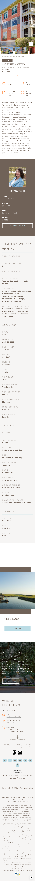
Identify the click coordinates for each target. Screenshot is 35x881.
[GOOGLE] (17, 765)
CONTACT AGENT (17, 226)
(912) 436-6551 (11, 723)
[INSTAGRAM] (10, 760)
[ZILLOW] (25, 760)
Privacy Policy (26, 788)
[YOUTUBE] (20, 760)
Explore (17, 629)
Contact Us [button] (10, 681)
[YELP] (30, 760)
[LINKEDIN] (15, 760)
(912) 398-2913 (8, 206)
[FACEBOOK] (5, 760)
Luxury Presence (17, 778)
